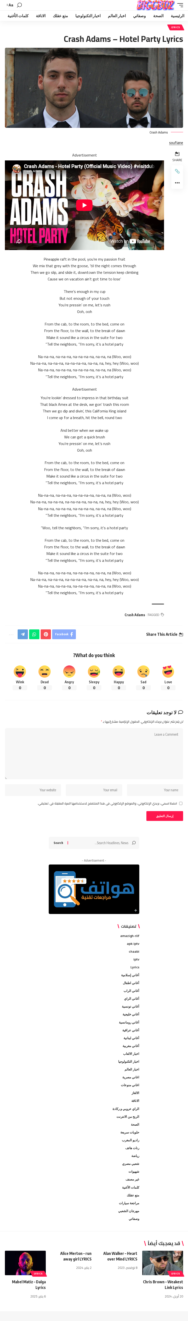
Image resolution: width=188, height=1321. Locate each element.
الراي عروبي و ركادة (126, 1109)
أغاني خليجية (131, 1014)
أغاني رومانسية (129, 1022)
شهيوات (134, 1171)
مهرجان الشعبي (128, 1211)
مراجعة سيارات (129, 1203)
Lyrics (175, 27)
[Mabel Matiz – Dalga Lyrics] (25, 1263)
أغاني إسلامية (130, 975)
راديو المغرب (130, 1140)
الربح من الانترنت (128, 1116)
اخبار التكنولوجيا (128, 1061)
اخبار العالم (132, 1069)
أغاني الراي (131, 998)
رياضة (135, 1156)
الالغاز (135, 1093)
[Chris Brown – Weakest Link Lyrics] (162, 1263)
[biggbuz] (155, 5)
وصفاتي (134, 1219)
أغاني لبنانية (131, 1038)
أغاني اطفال (131, 983)
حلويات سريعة (129, 1132)
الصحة (135, 1124)
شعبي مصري (130, 1163)
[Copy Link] (177, 171)
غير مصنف (132, 1179)
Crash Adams (135, 615)
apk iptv (133, 944)
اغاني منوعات (130, 1085)
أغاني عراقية (130, 1030)
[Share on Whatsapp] (34, 634)
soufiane (176, 143)
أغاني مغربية (131, 1046)
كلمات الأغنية (130, 1187)
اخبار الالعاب (131, 1054)
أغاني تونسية (130, 1006)
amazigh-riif (129, 936)
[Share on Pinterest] (46, 634)
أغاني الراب (131, 991)
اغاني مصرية (130, 1077)
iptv (136, 959)
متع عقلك (133, 1195)
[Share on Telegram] (23, 634)
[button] (179, 5)
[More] (177, 183)
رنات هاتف (132, 1148)
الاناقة (135, 1101)
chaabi (134, 951)
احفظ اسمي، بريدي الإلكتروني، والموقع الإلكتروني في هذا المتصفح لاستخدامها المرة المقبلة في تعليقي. (107, 803)
